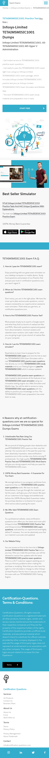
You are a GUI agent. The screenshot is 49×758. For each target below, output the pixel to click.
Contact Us (7, 701)
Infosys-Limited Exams (20, 8)
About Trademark (10, 736)
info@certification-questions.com (17, 745)
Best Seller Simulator (19, 194)
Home (5, 8)
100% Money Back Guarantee (16, 223)
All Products (8, 698)
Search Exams (14, 3)
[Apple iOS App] (10, 233)
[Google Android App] (28, 233)
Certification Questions (14, 689)
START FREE (25, 108)
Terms (9, 665)
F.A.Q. (5, 715)
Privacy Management (11, 733)
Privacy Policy (9, 729)
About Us (7, 712)
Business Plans (9, 703)
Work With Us (9, 718)
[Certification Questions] (4, 3)
